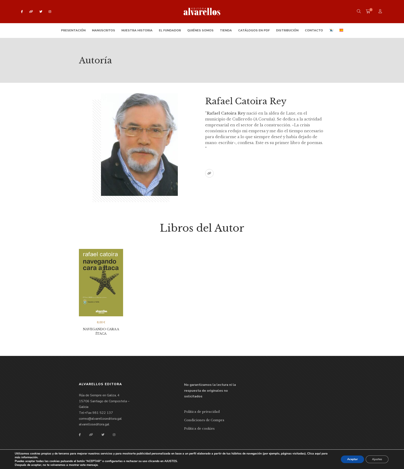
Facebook (22, 11)
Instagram (50, 11)
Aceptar (352, 459)
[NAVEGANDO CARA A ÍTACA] (101, 282)
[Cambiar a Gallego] (331, 30)
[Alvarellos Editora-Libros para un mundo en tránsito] (202, 11)
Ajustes (377, 459)
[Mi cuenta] (381, 12)
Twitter (40, 11)
